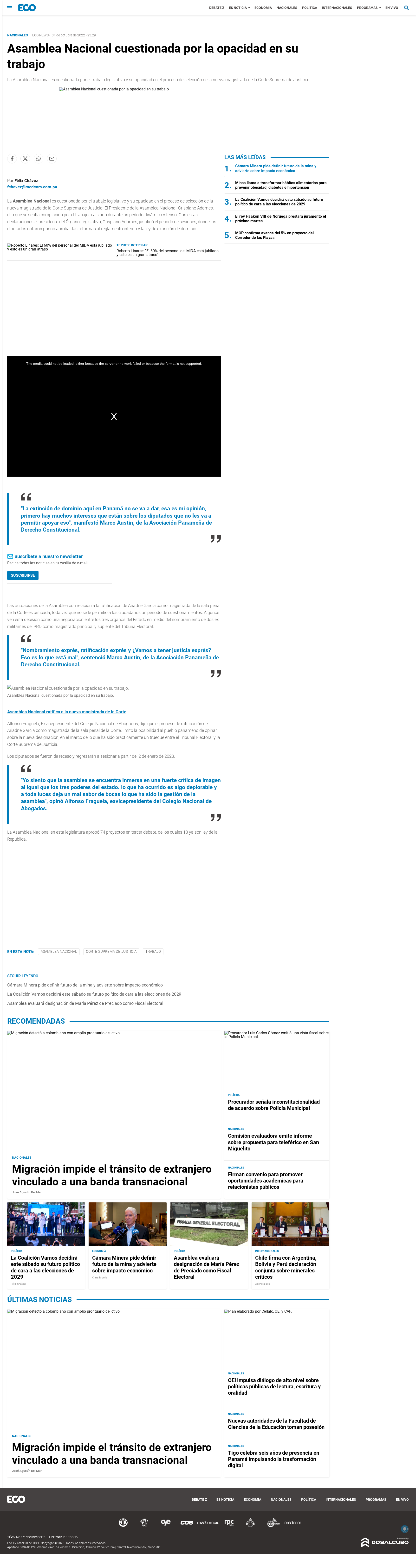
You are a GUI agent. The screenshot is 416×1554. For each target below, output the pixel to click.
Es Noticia (238, 7)
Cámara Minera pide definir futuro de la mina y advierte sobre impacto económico (85, 984)
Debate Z (216, 7)
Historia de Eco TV (63, 1537)
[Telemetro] (123, 1526)
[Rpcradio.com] (229, 1526)
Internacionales (337, 7)
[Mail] (51, 158)
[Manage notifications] (405, 1529)
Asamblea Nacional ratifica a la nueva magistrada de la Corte (66, 711)
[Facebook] (12, 158)
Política (309, 7)
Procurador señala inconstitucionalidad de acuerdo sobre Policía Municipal (274, 1105)
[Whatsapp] (38, 158)
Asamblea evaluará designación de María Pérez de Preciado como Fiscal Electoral (85, 1003)
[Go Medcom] (208, 1526)
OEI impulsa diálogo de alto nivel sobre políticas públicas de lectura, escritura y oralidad (274, 1386)
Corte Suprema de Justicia (111, 951)
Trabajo (153, 951)
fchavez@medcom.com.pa (32, 186)
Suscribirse (23, 575)
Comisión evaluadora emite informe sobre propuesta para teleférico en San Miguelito (273, 1142)
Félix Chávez (26, 180)
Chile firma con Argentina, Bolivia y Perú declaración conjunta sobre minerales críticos (285, 1267)
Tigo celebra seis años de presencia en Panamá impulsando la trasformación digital (273, 1459)
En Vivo (391, 7)
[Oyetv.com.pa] (165, 1526)
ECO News (40, 35)
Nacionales (287, 7)
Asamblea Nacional (59, 951)
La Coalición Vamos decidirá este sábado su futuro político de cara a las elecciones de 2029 (94, 994)
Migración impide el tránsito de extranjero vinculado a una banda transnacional (112, 1175)
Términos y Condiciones (26, 1537)
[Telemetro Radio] (271, 1526)
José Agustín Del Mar (27, 1192)
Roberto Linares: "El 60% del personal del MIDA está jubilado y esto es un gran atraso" (168, 253)
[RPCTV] (144, 1526)
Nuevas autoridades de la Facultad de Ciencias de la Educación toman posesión (276, 1424)
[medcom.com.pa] (292, 1526)
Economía (263, 7)
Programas (367, 7)
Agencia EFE (262, 1283)
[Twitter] (25, 158)
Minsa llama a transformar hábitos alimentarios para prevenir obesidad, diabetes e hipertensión (281, 185)
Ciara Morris (99, 1277)
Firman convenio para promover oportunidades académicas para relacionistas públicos (265, 1180)
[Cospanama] (186, 1526)
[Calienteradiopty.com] (250, 1526)
